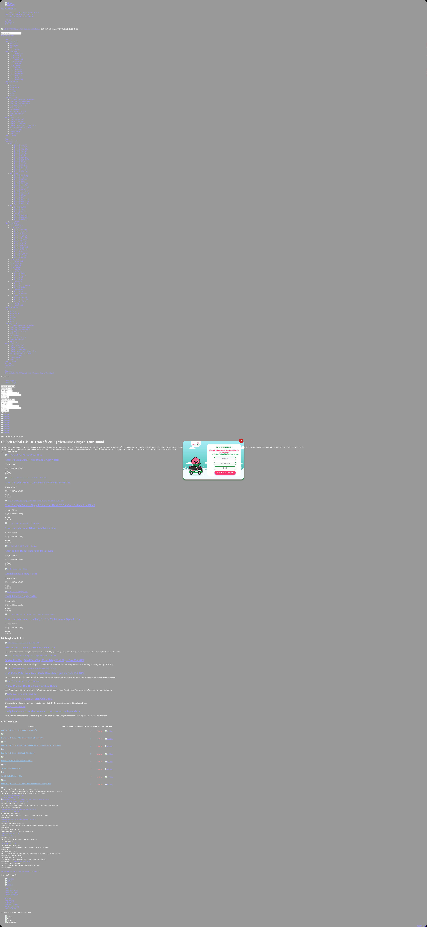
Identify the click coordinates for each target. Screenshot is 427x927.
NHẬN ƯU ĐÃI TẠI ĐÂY (225, 473)
